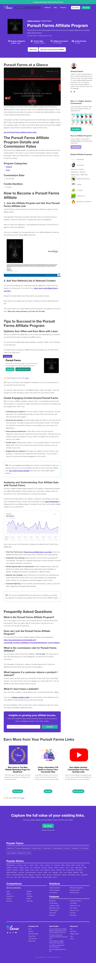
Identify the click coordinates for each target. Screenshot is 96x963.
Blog (55, 7)
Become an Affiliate (33, 934)
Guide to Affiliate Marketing (32, 7)
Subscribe (49, 727)
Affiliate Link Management (76, 888)
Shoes (43, 875)
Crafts (66, 867)
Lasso (27, 378)
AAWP (8, 891)
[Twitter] (75, 91)
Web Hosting (25, 877)
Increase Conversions (54, 888)
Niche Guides (84, 848)
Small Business (57, 875)
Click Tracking (73, 908)
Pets (26, 875)
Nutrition (8, 875)
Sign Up (72, 938)
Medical (70, 872)
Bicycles (78, 865)
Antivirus (42, 865)
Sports (78, 875)
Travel (15, 877)
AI (27, 865)
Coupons (61, 867)
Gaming (53, 870)
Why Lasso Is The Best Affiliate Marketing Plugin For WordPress (17, 769)
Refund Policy (31, 941)
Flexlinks (29, 898)
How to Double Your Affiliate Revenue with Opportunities (56, 942)
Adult (25, 865)
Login (71, 936)
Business (15, 867)
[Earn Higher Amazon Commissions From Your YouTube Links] (79, 755)
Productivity (38, 875)
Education (67, 848)
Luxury (65, 872)
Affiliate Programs (74, 934)
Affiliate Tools (10, 848)
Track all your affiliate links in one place (38, 552)
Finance (27, 870)
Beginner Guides (36, 848)
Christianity (44, 867)
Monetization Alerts (75, 890)
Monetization (75, 848)
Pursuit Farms (13, 360)
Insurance (39, 872)
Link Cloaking (73, 903)
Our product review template (19, 471)
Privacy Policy (31, 936)
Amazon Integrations (54, 890)
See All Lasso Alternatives (13, 888)
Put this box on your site (23, 369)
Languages (55, 872)
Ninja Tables (30, 901)
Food (8, 170)
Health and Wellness (11, 872)
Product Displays (53, 910)
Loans (60, 872)
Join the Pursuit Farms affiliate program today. (20, 132)
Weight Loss (39, 877)
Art (52, 865)
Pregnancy (31, 875)
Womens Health (48, 877)
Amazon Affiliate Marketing (23, 848)
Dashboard (52, 915)
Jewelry (45, 872)
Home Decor (21, 872)
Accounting (19, 865)
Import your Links (74, 910)
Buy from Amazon (78, 791)
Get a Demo (75, 7)
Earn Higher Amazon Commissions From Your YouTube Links (78, 769)
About (30, 929)
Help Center (73, 931)
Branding (30, 931)
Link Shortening (53, 903)
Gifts (64, 870)
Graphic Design (70, 870)
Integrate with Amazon (75, 901)
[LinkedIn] (72, 91)
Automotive (57, 865)
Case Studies (46, 848)
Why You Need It (17, 791)
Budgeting (9, 867)
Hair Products (79, 870)
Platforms (48, 7)
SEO (29, 853)
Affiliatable (29, 891)
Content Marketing (57, 848)
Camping (21, 867)
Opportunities (52, 913)
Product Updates (11, 853)
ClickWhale (29, 896)
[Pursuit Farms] (51, 365)
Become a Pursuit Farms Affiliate (52, 49)
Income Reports (53, 892)
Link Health (73, 913)
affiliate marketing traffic (20, 697)
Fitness (37, 870)
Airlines (31, 865)
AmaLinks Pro (10, 896)
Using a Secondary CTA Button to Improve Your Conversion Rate (48, 769)
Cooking (9, 167)
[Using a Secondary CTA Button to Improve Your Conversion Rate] (48, 755)
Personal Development (18, 875)
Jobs (49, 872)
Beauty (73, 865)
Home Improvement (31, 872)
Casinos (27, 867)
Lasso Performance (52, 501)
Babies (63, 865)
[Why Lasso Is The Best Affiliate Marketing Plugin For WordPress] (18, 755)
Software (64, 875)
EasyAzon (8, 898)
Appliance (47, 865)
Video (19, 877)
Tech (7, 877)
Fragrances (47, 870)
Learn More (10, 369)
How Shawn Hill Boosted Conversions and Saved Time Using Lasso (58, 936)
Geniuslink (9, 901)
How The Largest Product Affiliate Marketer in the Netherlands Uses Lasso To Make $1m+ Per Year (57, 930)
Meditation (76, 872)
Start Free (33, 49)
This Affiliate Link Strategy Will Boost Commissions (56, 946)
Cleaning (50, 867)
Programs (63, 7)
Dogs (85, 867)
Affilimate (29, 894)
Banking (68, 865)
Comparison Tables (54, 905)
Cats (31, 867)
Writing (55, 877)
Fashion (22, 870)
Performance (73, 915)
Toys (11, 877)
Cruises (72, 867)
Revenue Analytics (74, 892)
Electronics (15, 870)
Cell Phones (37, 867)
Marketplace (52, 901)
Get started (86, 7)
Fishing (32, 870)
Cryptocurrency (79, 867)
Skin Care (49, 875)
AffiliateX (8, 894)
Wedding (32, 877)
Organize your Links (75, 905)
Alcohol (36, 865)
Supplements (84, 875)
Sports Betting (71, 875)
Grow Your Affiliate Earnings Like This (57, 950)
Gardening (59, 870)
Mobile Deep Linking (54, 908)
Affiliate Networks (10, 865)
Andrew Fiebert (33, 35)
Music (81, 872)
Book (83, 865)
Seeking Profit (22, 853)
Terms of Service (32, 938)
